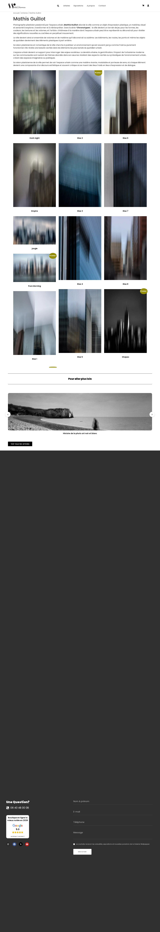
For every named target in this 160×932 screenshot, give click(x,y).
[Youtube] (27, 844)
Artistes (24, 13)
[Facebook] (14, 844)
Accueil (16, 13)
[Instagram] (8, 844)
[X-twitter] (21, 844)
